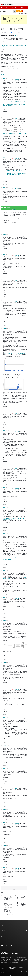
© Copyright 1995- (6, 971)
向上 (3, 114)
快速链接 (3, 930)
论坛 (12, 7)
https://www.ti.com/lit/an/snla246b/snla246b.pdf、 (15, 353)
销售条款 (21, 967)
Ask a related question (11, 19)
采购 (2, 936)
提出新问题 (22, 11)
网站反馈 (12, 968)
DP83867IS (17, 35)
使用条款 (3, 968)
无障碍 (2, 967)
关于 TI (2, 925)
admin (5, 32)
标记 (14, 887)
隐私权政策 (14, 967)
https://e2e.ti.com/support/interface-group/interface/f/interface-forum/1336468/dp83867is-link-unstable (13, 45)
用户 (27, 4)
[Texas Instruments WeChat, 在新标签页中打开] (2, 945)
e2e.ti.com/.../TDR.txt (7, 524)
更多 (22, 7)
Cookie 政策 (8, 967)
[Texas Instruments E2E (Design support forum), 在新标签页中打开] (7, 945)
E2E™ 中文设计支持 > (5, 7)
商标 (7, 968)
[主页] (7, 4)
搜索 (24, 4)
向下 (6, 114)
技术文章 (17, 7)
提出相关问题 (19, 11)
